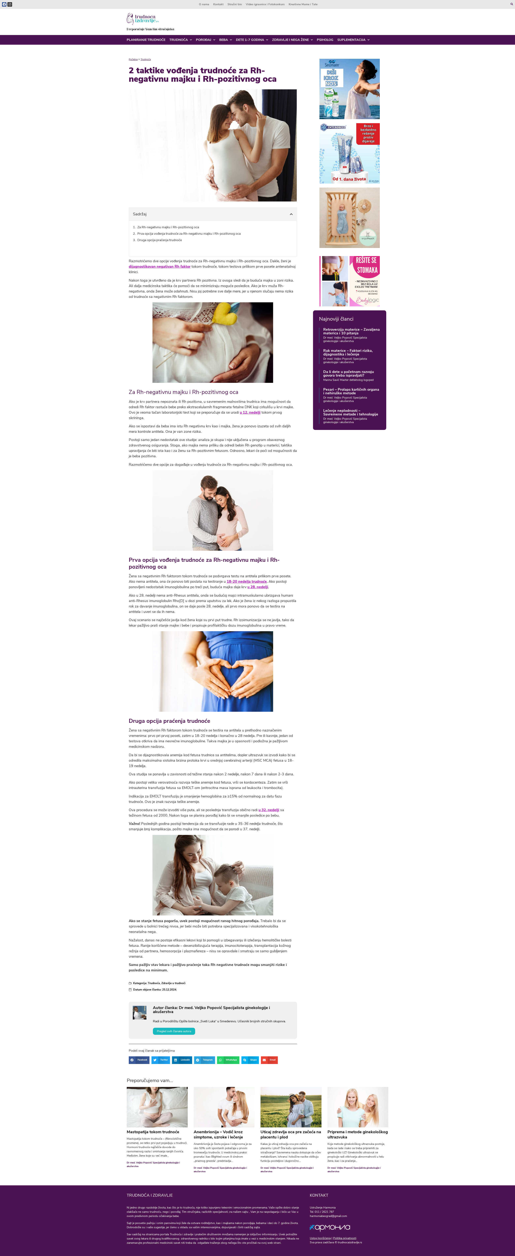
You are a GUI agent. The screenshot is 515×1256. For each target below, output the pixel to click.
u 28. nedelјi (257, 587)
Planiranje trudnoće (146, 40)
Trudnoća (178, 40)
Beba (223, 40)
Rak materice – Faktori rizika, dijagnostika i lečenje (348, 352)
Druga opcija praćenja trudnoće (159, 240)
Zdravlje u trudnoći (173, 983)
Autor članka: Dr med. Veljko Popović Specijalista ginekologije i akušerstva (211, 1009)
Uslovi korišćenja (320, 1238)
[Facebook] (4, 4)
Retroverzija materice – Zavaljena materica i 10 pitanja (351, 331)
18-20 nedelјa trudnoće (247, 581)
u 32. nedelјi (269, 810)
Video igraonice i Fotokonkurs (265, 4)
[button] (291, 214)
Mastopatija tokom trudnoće (153, 1132)
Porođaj (203, 40)
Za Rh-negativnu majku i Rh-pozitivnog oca (168, 227)
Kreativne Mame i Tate (303, 4)
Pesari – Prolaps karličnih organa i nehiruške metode (351, 391)
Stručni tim (235, 4)
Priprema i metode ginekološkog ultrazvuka (358, 1134)
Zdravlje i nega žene (290, 40)
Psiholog (325, 40)
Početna (133, 59)
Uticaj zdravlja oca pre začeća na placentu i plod (291, 1134)
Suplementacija (351, 40)
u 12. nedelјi (250, 412)
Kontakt (218, 4)
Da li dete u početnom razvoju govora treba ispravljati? (348, 373)
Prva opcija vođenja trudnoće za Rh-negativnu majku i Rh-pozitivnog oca (189, 233)
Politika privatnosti (344, 1238)
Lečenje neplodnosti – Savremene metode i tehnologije (350, 412)
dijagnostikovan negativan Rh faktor (160, 266)
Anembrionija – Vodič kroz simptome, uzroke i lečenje (218, 1134)
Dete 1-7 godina (250, 40)
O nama (204, 4)
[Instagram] (9, 4)
